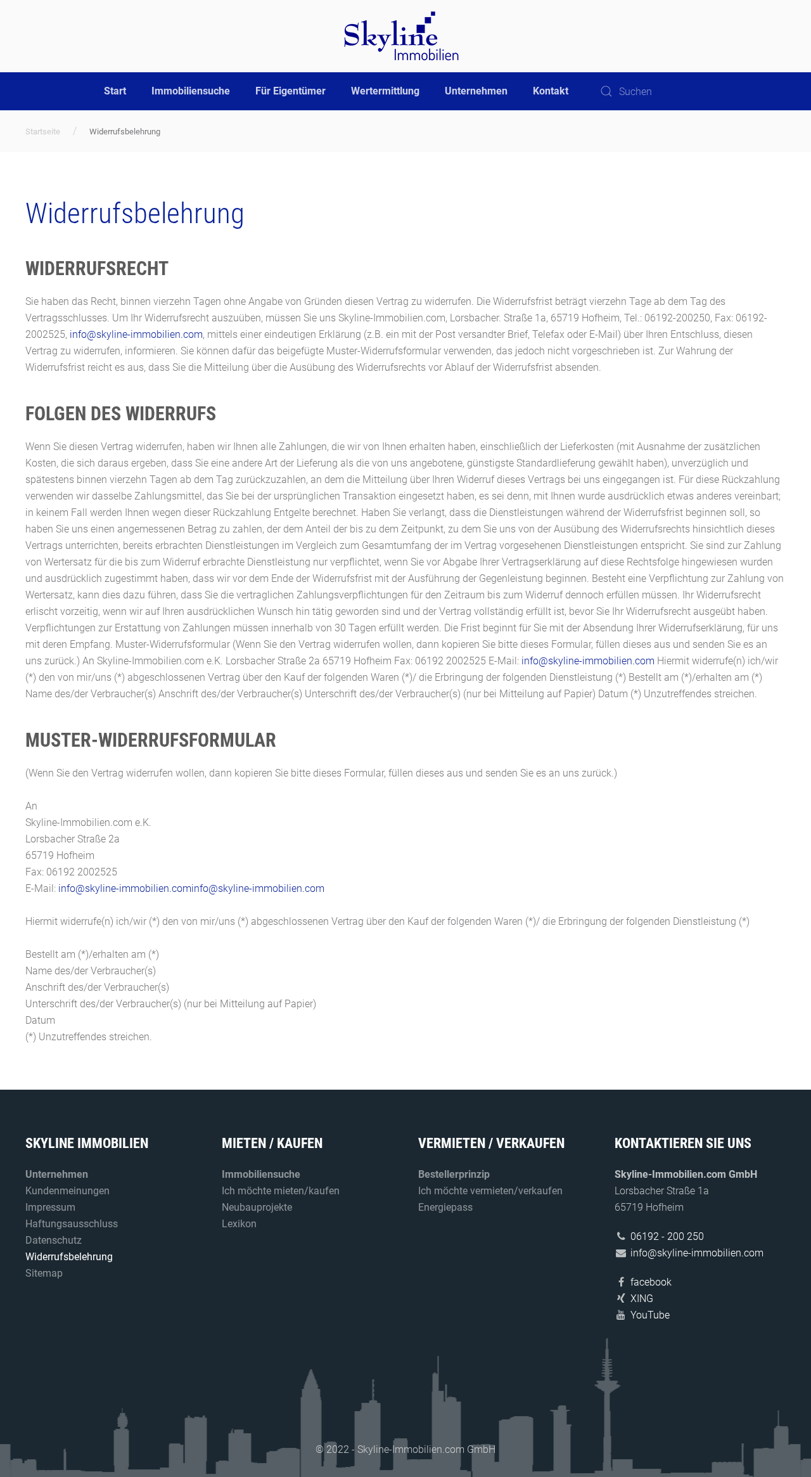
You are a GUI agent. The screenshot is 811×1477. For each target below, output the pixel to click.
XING (641, 1299)
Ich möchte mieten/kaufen (281, 1191)
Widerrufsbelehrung (69, 1257)
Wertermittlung (385, 91)
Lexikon (239, 1224)
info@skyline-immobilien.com (136, 334)
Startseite (42, 131)
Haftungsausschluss (71, 1224)
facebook (651, 1282)
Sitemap (44, 1273)
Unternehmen (476, 91)
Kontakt (550, 91)
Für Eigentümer (290, 91)
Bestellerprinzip (454, 1174)
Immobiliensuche (190, 91)
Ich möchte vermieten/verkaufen (490, 1191)
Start (115, 91)
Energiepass (445, 1207)
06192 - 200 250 (667, 1236)
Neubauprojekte (257, 1207)
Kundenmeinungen (67, 1191)
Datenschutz (53, 1240)
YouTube (650, 1315)
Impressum (50, 1207)
